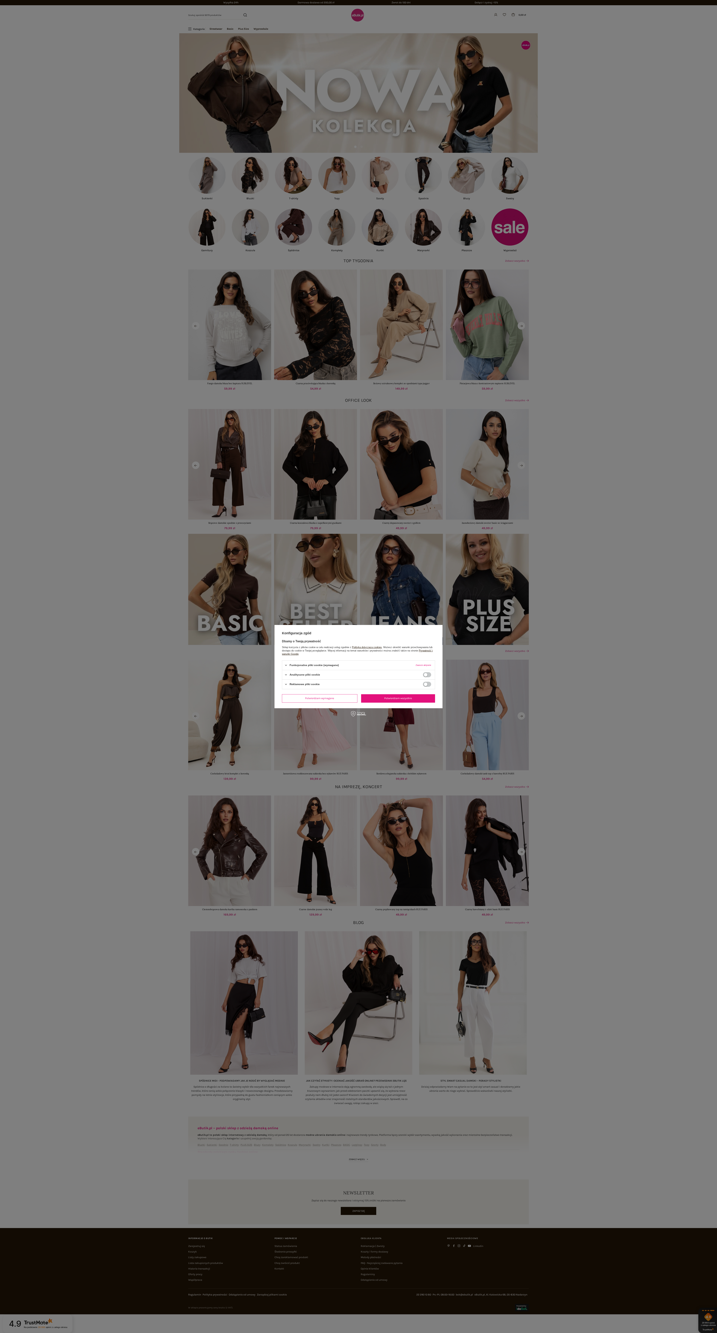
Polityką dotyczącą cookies (367, 647)
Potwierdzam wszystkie (398, 698)
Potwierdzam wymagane (319, 698)
